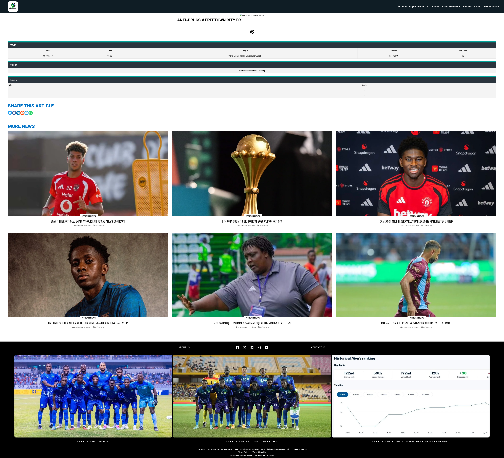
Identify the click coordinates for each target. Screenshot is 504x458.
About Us (467, 6)
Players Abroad (416, 6)
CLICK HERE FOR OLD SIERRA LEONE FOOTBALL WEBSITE (252, 455)
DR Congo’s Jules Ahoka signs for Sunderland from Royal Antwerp (88, 323)
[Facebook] (237, 347)
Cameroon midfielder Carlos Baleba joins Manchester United (416, 221)
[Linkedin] (252, 347)
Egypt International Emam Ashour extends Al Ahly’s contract (88, 221)
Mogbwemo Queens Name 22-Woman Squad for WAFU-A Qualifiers (252, 323)
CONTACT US (318, 347)
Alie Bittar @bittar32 (83, 225)
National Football (450, 6)
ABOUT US (184, 347)
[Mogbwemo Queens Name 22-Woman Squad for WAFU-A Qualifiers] (252, 275)
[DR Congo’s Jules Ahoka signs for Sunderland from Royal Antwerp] (88, 275)
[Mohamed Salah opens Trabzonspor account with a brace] (416, 275)
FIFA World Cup (491, 6)
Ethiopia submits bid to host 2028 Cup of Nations (252, 221)
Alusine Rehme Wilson (248, 327)
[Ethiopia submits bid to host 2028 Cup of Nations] (252, 173)
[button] (10, 113)
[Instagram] (259, 347)
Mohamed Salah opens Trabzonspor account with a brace (416, 323)
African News (432, 6)
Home (401, 6)
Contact (478, 6)
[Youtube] (266, 347)
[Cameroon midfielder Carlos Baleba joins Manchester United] (416, 173)
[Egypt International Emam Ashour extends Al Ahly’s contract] (88, 173)
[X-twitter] (245, 347)
